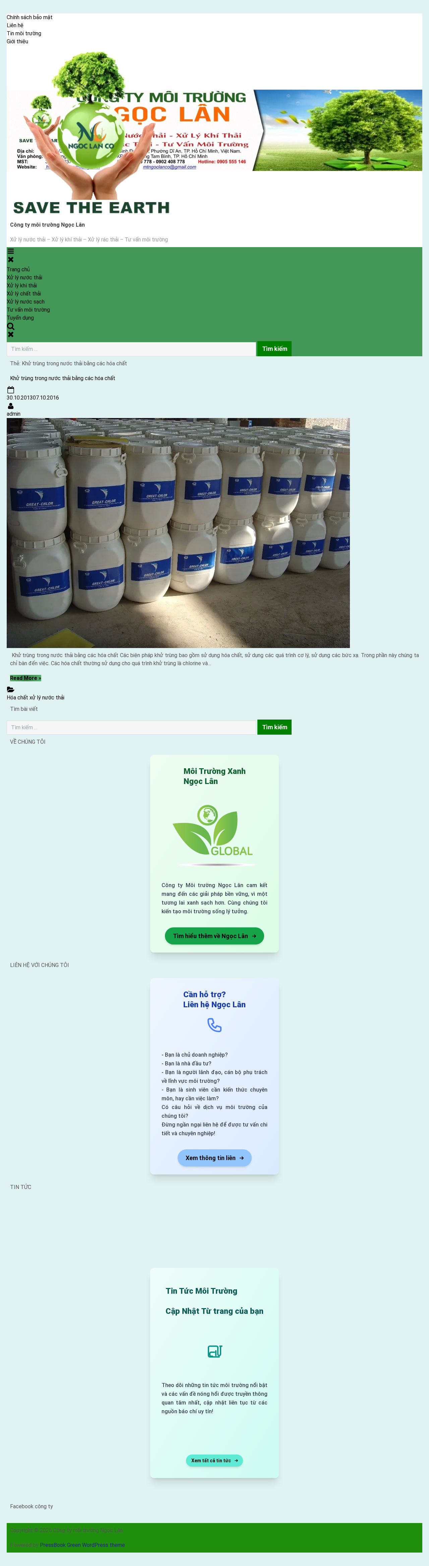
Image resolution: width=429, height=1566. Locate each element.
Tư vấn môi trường (28, 310)
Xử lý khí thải (22, 285)
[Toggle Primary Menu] (11, 255)
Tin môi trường (24, 33)
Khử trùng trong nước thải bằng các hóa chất (62, 378)
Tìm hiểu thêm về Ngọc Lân (210, 935)
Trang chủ (18, 269)
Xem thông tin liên (211, 1157)
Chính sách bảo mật (30, 17)
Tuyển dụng (20, 318)
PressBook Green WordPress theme (82, 1545)
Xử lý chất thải (24, 293)
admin (13, 414)
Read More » (25, 678)
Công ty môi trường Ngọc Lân (47, 225)
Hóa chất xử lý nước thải (35, 697)
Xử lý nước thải (24, 277)
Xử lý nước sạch (26, 301)
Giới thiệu (17, 41)
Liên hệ (15, 25)
